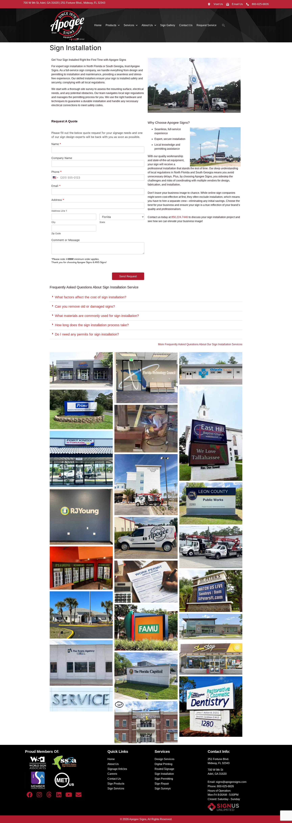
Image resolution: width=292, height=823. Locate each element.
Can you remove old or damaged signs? (85, 306)
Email (55, 185)
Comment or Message (65, 240)
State (102, 222)
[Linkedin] (59, 795)
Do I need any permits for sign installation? (87, 334)
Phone (56, 171)
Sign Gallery (167, 25)
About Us (147, 25)
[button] (223, 25)
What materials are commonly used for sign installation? (97, 316)
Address (57, 199)
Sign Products (115, 783)
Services (129, 25)
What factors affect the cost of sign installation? (90, 297)
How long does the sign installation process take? (92, 325)
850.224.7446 (179, 217)
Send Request (128, 276)
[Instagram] (39, 795)
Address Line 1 (59, 210)
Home (98, 25)
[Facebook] (29, 795)
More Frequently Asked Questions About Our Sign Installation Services (200, 344)
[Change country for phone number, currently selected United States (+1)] (55, 177)
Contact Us (185, 25)
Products (111, 25)
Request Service (206, 25)
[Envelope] (78, 795)
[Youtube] (69, 795)
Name (56, 144)
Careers (112, 773)
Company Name (61, 158)
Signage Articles (117, 768)
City (53, 222)
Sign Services (115, 788)
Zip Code (56, 233)
